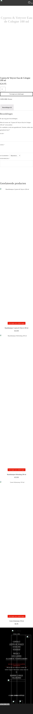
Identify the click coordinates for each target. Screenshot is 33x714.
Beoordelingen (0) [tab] (7, 107)
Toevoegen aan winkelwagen (16, 94)
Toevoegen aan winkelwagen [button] (17, 323)
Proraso (10, 99)
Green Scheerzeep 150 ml (16, 621)
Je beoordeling (5, 158)
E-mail (2, 144)
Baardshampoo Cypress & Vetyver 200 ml (16, 328)
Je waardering (4, 155)
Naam (2, 133)
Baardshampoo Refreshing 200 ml (16, 474)
